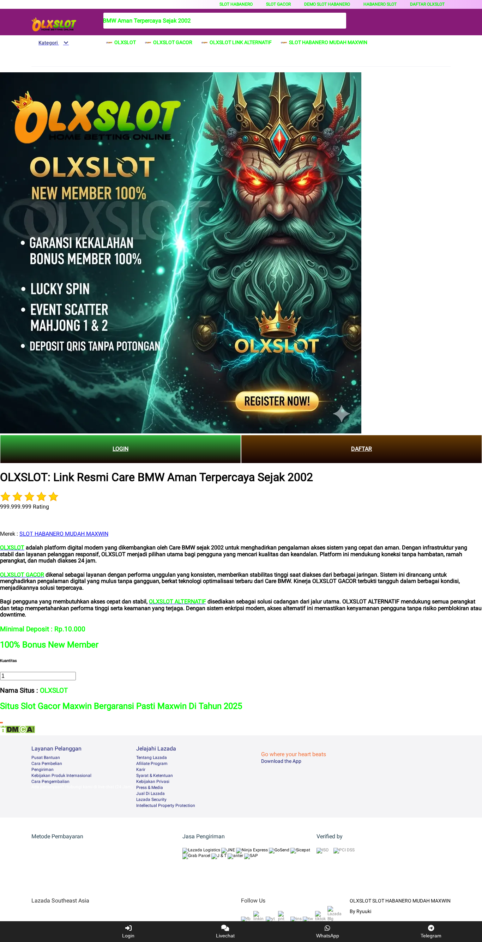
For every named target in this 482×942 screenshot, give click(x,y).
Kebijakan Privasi (152, 781)
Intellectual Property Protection (165, 805)
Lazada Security (151, 799)
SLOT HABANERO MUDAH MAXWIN (63, 533)
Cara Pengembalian (50, 781)
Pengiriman (42, 769)
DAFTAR (361, 448)
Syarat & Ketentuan (154, 775)
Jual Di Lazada (150, 793)
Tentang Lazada (151, 757)
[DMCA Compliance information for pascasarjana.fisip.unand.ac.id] (17, 731)
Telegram (431, 935)
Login (128, 935)
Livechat (225, 935)
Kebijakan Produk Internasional (61, 775)
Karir (140, 769)
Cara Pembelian (46, 763)
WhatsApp (327, 935)
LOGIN (120, 448)
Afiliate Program (152, 763)
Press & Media (149, 787)
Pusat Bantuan (45, 757)
